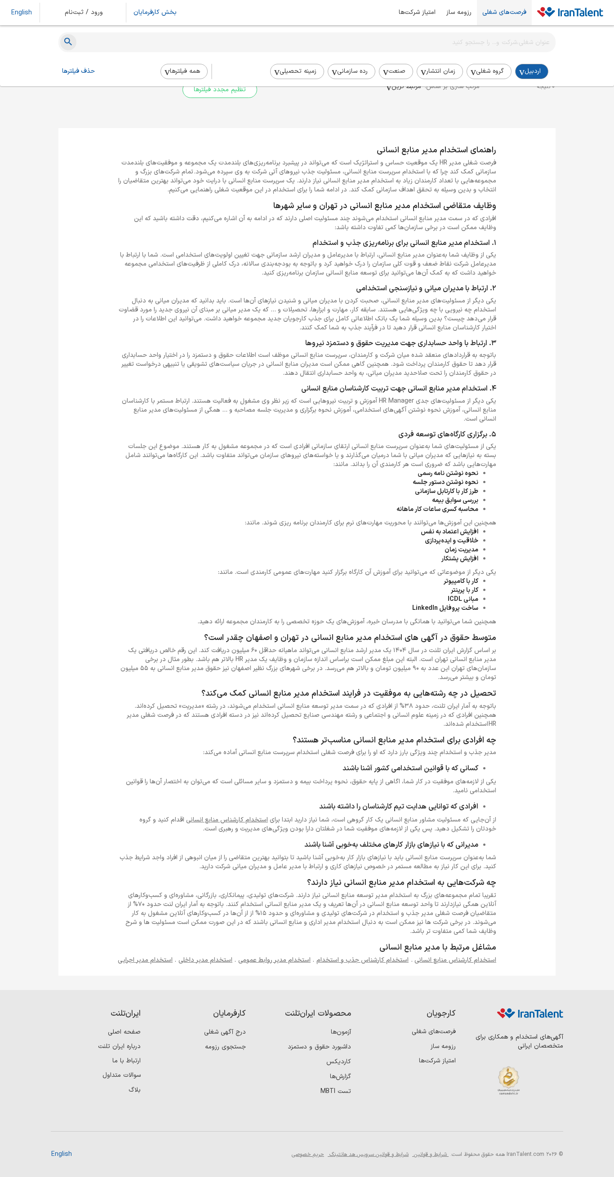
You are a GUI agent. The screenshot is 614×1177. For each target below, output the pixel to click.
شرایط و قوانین (430, 1154)
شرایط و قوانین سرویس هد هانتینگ (368, 1154)
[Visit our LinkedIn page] (554, 1116)
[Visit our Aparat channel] (480, 1116)
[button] (90, 12)
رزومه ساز (459, 12)
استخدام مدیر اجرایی (145, 960)
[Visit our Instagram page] (535, 1116)
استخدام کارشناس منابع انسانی (227, 820)
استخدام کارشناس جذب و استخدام (362, 960)
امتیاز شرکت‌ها (417, 12)
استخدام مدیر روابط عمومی (274, 960)
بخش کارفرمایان (155, 12)
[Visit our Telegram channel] (498, 1116)
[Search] (68, 42)
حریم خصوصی (308, 1154)
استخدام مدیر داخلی (205, 960)
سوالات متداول (121, 1075)
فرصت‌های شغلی (504, 12)
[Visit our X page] (517, 1116)
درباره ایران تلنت (119, 1046)
